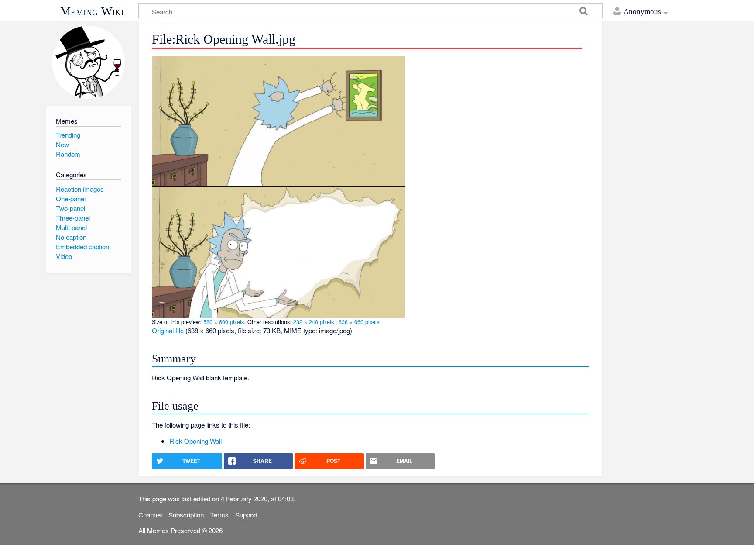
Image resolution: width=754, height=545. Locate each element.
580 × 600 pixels (223, 321)
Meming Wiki (91, 11)
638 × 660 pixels (359, 321)
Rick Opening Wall (195, 440)
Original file (168, 330)
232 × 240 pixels (313, 321)
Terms (219, 514)
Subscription (186, 514)
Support (246, 514)
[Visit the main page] (88, 62)
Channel (150, 514)
